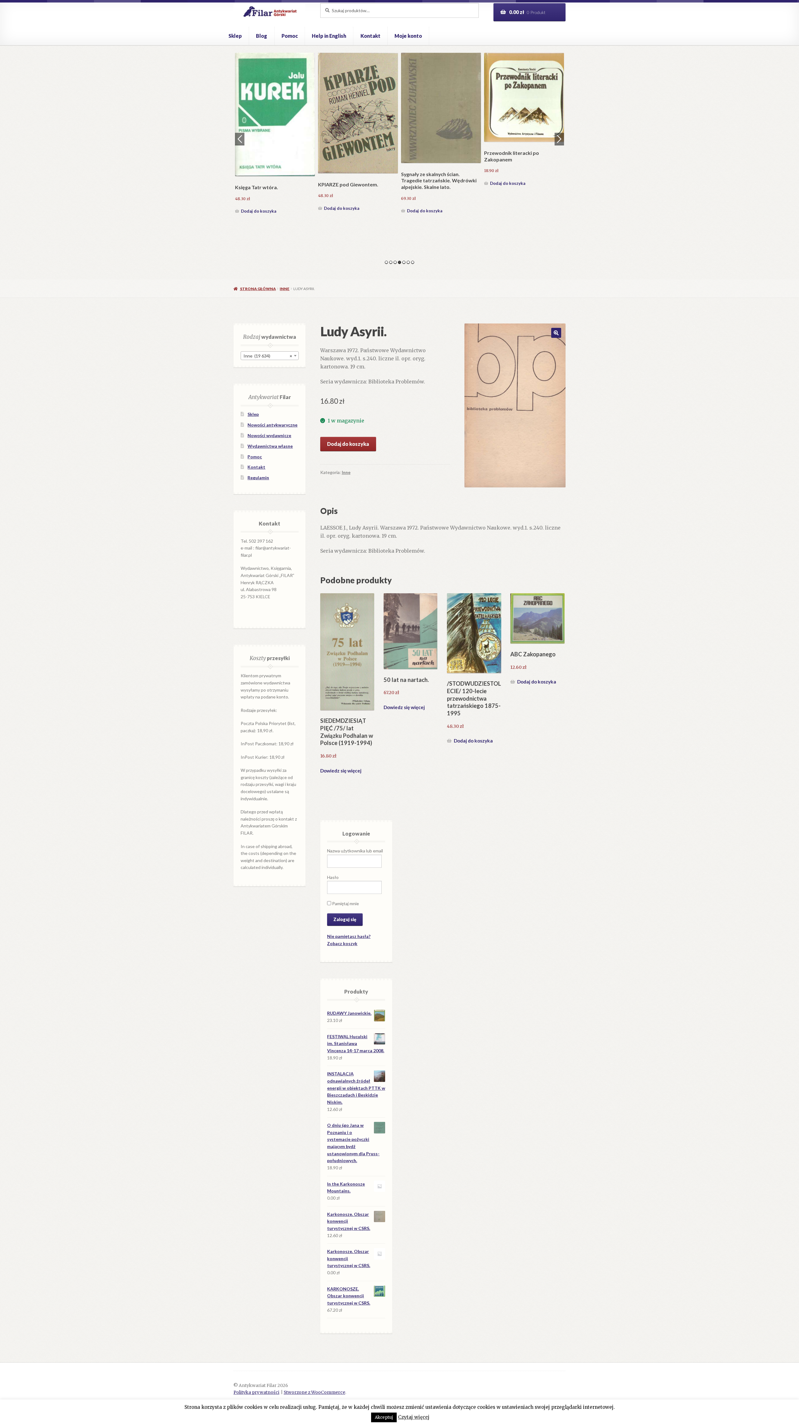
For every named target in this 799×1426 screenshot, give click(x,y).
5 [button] (403, 262)
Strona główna (258, 288)
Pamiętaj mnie (345, 903)
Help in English (329, 36)
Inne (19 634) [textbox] (267, 355)
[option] (274, 120)
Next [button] (559, 139)
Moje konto (408, 36)
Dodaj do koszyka (258, 183)
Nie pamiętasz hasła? (348, 936)
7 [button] (412, 262)
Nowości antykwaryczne (272, 424)
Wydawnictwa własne (270, 446)
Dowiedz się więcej (340, 770)
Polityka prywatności (256, 1392)
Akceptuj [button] (384, 1417)
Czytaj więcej (413, 1417)
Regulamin (258, 477)
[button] (556, 333)
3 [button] (395, 262)
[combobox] (270, 355)
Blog (261, 36)
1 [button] (386, 262)
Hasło (333, 877)
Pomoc (290, 36)
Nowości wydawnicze (269, 435)
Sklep (235, 36)
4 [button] (399, 262)
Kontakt (370, 36)
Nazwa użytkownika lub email (355, 850)
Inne (284, 288)
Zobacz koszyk (342, 943)
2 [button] (390, 262)
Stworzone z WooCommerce (314, 1392)
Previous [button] (239, 139)
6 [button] (408, 262)
